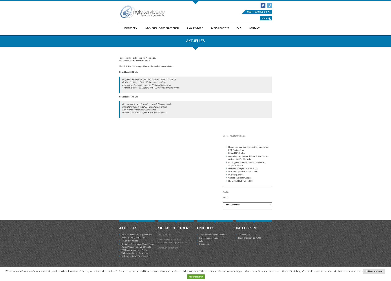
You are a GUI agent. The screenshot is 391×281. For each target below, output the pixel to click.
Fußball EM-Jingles (236, 153)
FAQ (239, 28)
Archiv (225, 197)
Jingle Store (194, 28)
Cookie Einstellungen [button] (374, 271)
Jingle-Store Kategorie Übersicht (213, 235)
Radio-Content (219, 28)
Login (264, 18)
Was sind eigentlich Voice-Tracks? (243, 171)
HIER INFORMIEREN (141, 60)
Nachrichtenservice (246, 238)
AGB (201, 241)
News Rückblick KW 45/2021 (241, 181)
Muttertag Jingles (235, 175)
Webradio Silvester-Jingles (239, 178)
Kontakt (254, 28)
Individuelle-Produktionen (162, 28)
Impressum (204, 244)
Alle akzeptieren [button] (196, 277)
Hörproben (130, 28)
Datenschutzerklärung (208, 238)
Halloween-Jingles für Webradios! (243, 168)
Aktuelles (242, 235)
